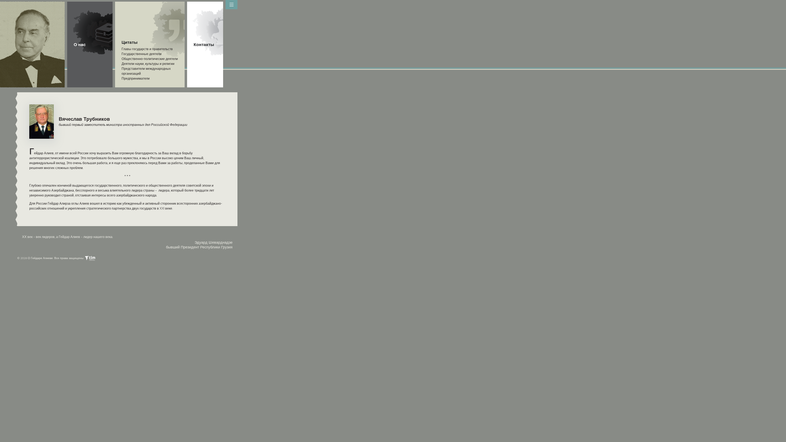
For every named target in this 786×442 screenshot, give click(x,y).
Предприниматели (136, 78)
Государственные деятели (141, 54)
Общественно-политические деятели (150, 59)
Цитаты (130, 42)
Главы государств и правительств (147, 49)
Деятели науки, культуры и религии (148, 64)
